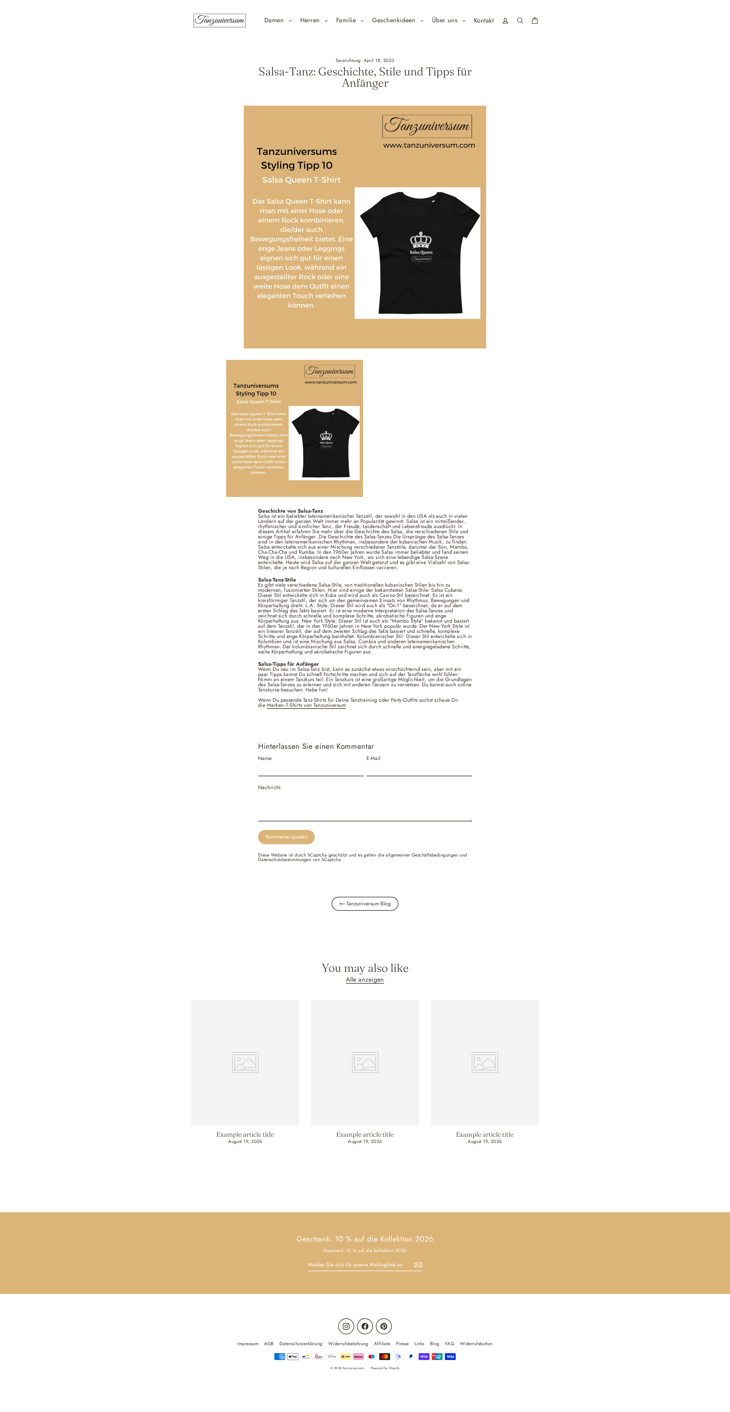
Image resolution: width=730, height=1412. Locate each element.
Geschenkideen (394, 20)
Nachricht (269, 787)
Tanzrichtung (348, 60)
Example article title (245, 1134)
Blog (434, 1343)
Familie (347, 20)
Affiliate (382, 1343)
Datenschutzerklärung (301, 1343)
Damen (275, 20)
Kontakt (484, 20)
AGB (268, 1343)
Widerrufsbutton (476, 1343)
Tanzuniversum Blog (368, 903)
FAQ (449, 1343)
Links (419, 1343)
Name (265, 758)
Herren (311, 20)
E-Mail (373, 758)
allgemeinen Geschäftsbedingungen (422, 855)
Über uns (446, 20)
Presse (402, 1343)
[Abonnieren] (417, 1265)
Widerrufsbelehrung (348, 1343)
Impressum (247, 1343)
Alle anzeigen (365, 979)
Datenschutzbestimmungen (284, 859)
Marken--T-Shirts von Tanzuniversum (306, 705)
